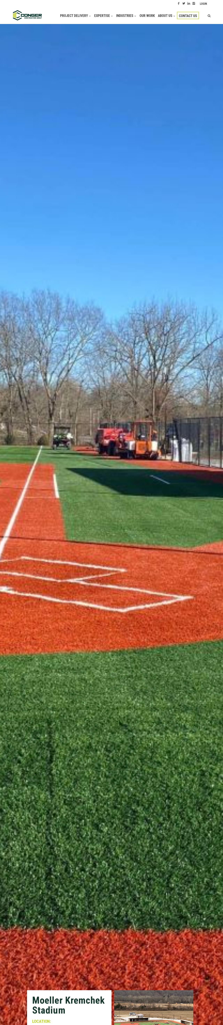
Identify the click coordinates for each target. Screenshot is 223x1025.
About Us (165, 16)
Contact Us (188, 16)
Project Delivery (74, 16)
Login (203, 3)
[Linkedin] (188, 3)
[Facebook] (178, 3)
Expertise (102, 16)
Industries (124, 16)
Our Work (147, 16)
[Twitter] (183, 3)
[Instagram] (193, 3)
